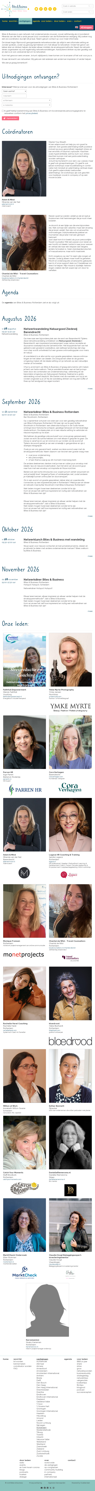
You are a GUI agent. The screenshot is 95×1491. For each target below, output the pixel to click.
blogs (22, 1470)
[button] (76, 27)
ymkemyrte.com (55, 696)
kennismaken (19, 1364)
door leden (59, 21)
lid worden (18, 1361)
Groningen (41, 1408)
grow (79, 1368)
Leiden (39, 1420)
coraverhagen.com (56, 777)
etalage (23, 1477)
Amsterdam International (47, 1373)
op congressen (51, 1467)
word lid (12, 21)
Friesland (40, 1399)
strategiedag (82, 1375)
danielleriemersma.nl (57, 1179)
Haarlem (40, 1413)
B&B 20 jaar (82, 1361)
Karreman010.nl (32, 1347)
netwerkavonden (84, 1371)
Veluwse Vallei (42, 1439)
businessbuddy (84, 1373)
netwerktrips (82, 1378)
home (5, 21)
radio (22, 1462)
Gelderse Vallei (43, 1401)
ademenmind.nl (8, 204)
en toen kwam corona (29, 1467)
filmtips (80, 1385)
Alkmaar (40, 1364)
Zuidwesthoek (42, 1453)
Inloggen (87, 27)
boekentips (82, 1383)
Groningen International (47, 1411)
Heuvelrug (41, 1416)
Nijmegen (40, 1425)
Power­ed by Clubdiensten (81, 1483)
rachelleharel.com (10, 1030)
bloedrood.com (54, 1030)
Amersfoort (41, 1368)
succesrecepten (84, 1392)
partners (48, 1474)
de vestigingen (51, 1465)
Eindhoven (41, 1394)
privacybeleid (32, 113)
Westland (40, 1444)
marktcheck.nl (8, 1262)
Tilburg (39, 1432)
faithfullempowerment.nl (12, 696)
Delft (38, 1380)
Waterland (41, 1442)
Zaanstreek (41, 1446)
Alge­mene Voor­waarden (56, 1483)
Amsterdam (41, 1371)
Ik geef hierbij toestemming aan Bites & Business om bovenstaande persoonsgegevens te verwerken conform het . (44, 112)
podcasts (24, 1472)
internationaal (50, 1477)
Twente (39, 1434)
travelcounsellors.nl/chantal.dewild (15, 278)
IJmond (39, 1418)
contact (77, 21)
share (79, 1364)
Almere (39, 1366)
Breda (39, 1378)
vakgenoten (82, 1380)
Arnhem (40, 1375)
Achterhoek (41, 1361)
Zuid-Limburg (42, 1451)
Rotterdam (41, 1427)
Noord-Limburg (43, 1423)
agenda (36, 21)
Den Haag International (47, 1387)
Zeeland (40, 1449)
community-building (53, 1470)
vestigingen (24, 21)
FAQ (15, 1368)
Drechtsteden (42, 1390)
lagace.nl (52, 862)
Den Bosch (41, 1383)
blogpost (81, 1387)
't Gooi (39, 1404)
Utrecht (39, 1437)
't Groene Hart (42, 1406)
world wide (49, 1462)
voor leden (46, 21)
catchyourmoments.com (12, 1179)
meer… (90, 388)
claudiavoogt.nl (54, 1264)
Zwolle (39, 1456)
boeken (23, 1474)
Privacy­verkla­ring (35, 1483)
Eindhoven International (47, 1397)
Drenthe (40, 1392)
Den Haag (41, 1385)
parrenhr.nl (7, 779)
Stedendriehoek (43, 1430)
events (23, 1465)
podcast (80, 1390)
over (69, 21)
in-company (49, 1472)
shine (79, 1366)
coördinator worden (22, 1366)
